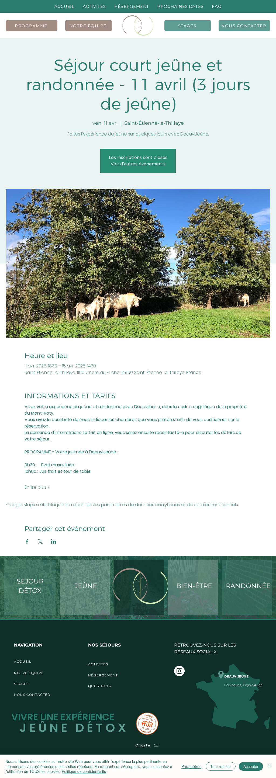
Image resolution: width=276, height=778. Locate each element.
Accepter (250, 766)
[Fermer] (269, 766)
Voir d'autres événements (138, 163)
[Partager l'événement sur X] (40, 541)
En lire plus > (37, 487)
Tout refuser (220, 766)
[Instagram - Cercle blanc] (179, 671)
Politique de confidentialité (84, 771)
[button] (180, 6)
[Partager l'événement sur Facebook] (27, 541)
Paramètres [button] (191, 766)
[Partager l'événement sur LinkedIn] (53, 541)
